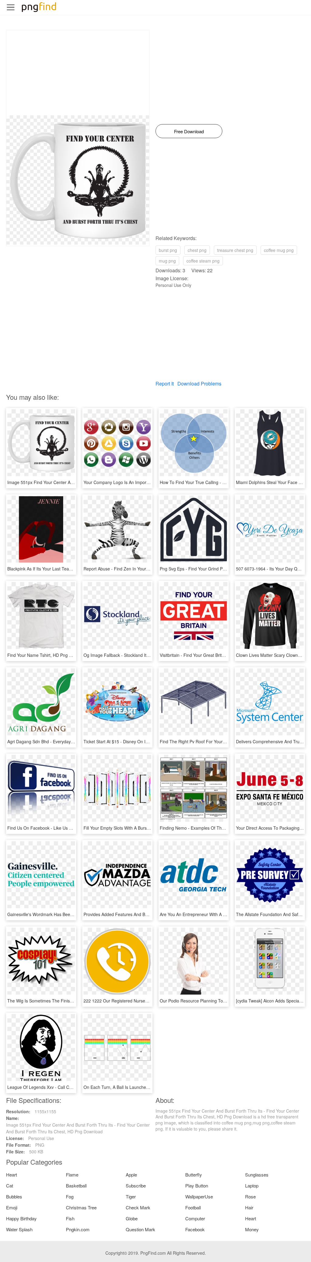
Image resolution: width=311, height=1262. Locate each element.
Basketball (76, 1185)
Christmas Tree (81, 1207)
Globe (132, 1218)
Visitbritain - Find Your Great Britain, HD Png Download (212, 655)
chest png (197, 250)
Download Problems (199, 383)
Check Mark (138, 1207)
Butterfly (193, 1174)
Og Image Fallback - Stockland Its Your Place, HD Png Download (146, 655)
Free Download (189, 131)
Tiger (131, 1196)
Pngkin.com (78, 1229)
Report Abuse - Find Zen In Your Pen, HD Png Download (138, 569)
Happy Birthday (21, 1218)
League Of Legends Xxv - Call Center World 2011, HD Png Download (73, 1087)
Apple (131, 1174)
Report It (165, 383)
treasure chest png (235, 250)
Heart (11, 1174)
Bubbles (14, 1196)
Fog (69, 1196)
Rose (250, 1196)
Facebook (195, 1229)
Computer (195, 1218)
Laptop (251, 1185)
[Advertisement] (77, 72)
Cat (9, 1185)
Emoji (11, 1207)
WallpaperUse (199, 1196)
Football (193, 1207)
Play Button (196, 1185)
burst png (168, 250)
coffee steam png (203, 261)
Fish (70, 1218)
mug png (167, 261)
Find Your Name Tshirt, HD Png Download (47, 655)
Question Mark (140, 1229)
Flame (72, 1174)
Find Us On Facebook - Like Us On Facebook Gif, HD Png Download (73, 828)
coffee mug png (279, 250)
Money (252, 1229)
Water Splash (19, 1229)
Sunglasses (256, 1174)
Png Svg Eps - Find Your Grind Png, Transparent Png (211, 569)
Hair (249, 1207)
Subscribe (136, 1185)
